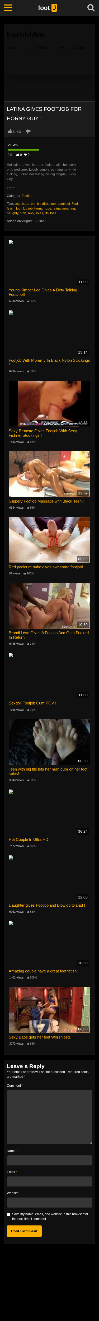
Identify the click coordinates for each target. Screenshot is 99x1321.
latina (57, 208)
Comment (15, 1085)
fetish (11, 208)
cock (53, 204)
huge (47, 208)
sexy (30, 213)
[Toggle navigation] (8, 8)
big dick (42, 204)
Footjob (27, 196)
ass (17, 204)
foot (18, 208)
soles (39, 213)
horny (38, 208)
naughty (12, 213)
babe (25, 204)
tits (47, 213)
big (33, 204)
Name (12, 1151)
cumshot (64, 204)
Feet (75, 204)
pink (23, 213)
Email (12, 1172)
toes (53, 213)
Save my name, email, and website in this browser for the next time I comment (50, 1216)
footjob (28, 208)
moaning (68, 208)
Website (12, 1193)
